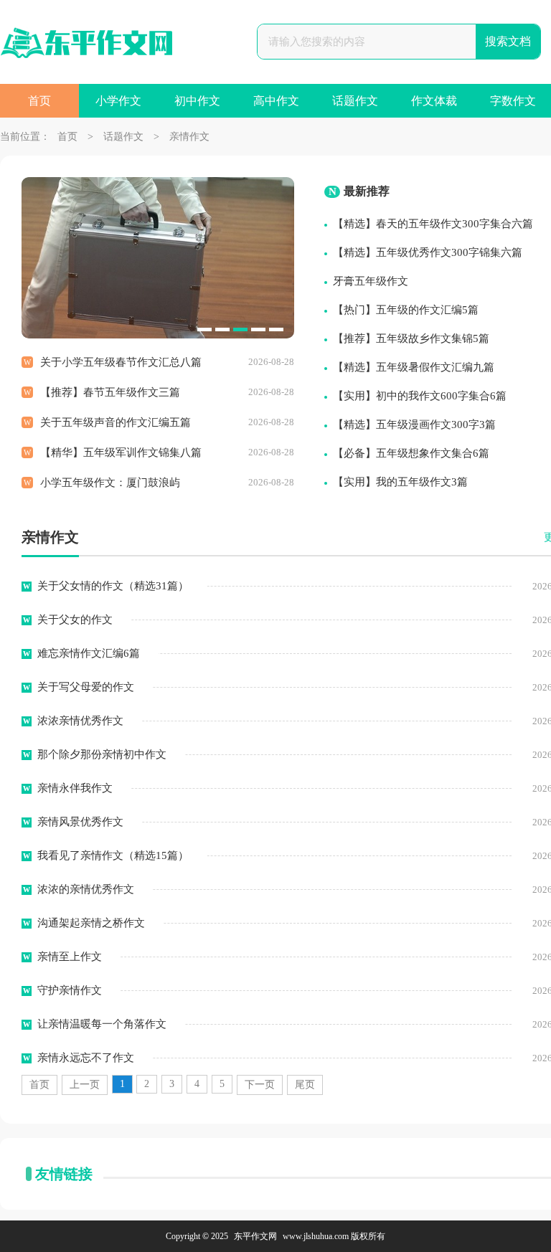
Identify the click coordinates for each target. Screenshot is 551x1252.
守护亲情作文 (69, 990)
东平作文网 (255, 1236)
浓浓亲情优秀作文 (80, 720)
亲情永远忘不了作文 (85, 1057)
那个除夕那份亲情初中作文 (101, 754)
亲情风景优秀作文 (80, 821)
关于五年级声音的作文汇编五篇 (115, 422)
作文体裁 (434, 101)
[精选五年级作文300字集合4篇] (158, 335)
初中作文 (197, 101)
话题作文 (355, 101)
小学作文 (118, 101)
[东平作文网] (86, 44)
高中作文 (276, 101)
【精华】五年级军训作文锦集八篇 (121, 452)
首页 (39, 101)
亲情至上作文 (69, 956)
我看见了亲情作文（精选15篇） (113, 855)
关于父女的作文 (75, 619)
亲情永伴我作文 (75, 788)
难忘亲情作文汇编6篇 (88, 653)
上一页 (85, 1084)
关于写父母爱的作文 (85, 687)
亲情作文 (189, 136)
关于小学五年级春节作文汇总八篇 (121, 362)
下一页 (260, 1084)
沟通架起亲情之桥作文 (91, 923)
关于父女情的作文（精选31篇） (113, 586)
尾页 (305, 1084)
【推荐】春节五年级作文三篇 (110, 392)
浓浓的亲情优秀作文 (85, 889)
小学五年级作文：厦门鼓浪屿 (110, 482)
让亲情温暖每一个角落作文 (101, 1024)
